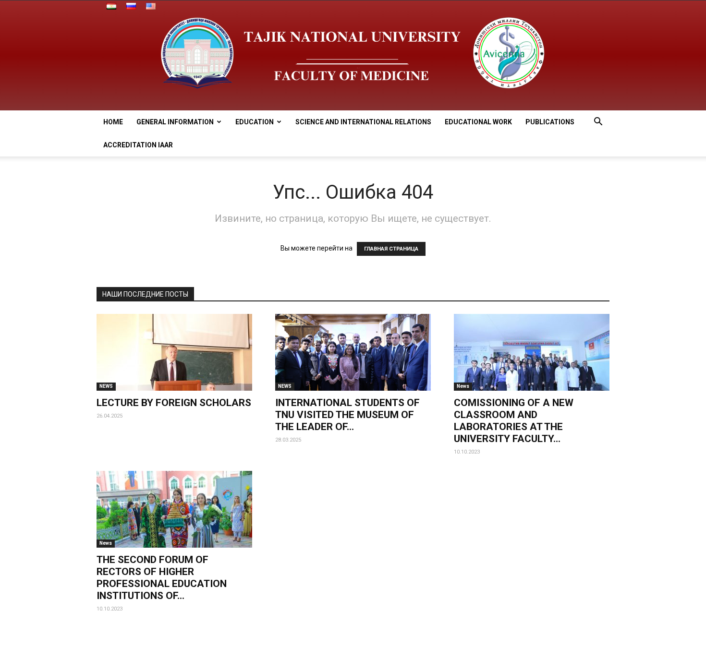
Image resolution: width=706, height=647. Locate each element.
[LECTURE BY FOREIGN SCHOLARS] (174, 352)
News (463, 386)
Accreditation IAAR (138, 145)
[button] (597, 122)
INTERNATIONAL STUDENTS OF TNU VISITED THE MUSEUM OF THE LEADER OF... (347, 414)
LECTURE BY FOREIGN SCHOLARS (174, 402)
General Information (175, 122)
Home (113, 122)
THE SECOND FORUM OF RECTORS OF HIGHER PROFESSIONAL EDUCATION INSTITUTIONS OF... (162, 577)
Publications (549, 122)
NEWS (106, 386)
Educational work (478, 122)
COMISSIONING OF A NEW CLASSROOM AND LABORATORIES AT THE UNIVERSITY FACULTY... (513, 420)
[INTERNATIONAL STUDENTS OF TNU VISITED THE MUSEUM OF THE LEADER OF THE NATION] (353, 352)
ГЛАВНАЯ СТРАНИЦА (391, 249)
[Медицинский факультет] (353, 55)
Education (254, 122)
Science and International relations (363, 122)
